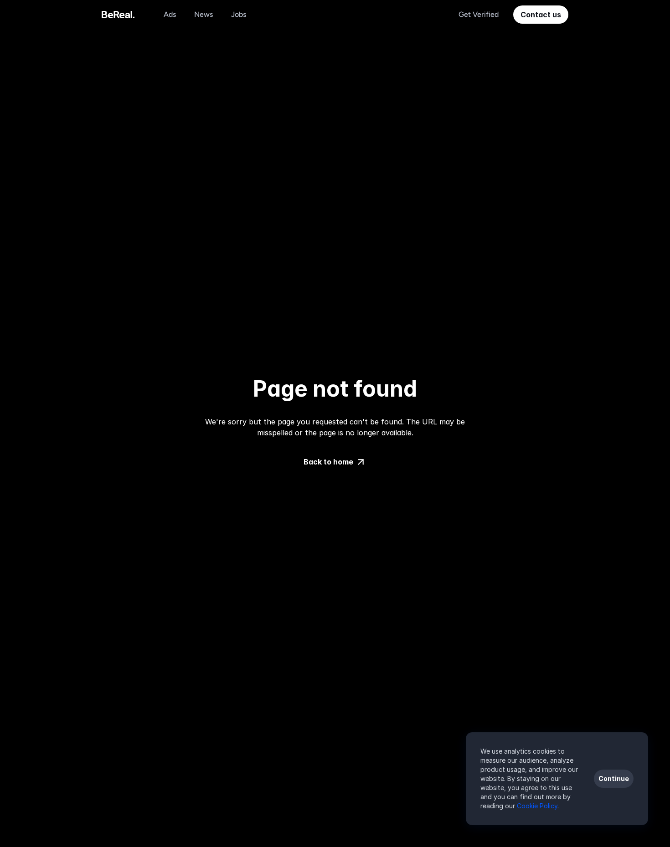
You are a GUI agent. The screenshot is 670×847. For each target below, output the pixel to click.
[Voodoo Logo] (118, 14)
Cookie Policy (537, 806)
